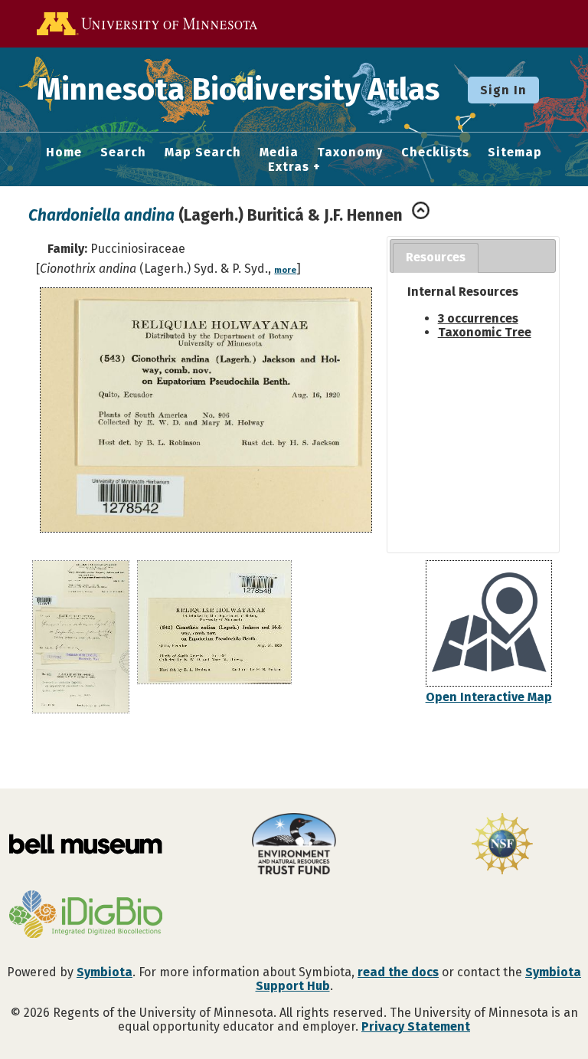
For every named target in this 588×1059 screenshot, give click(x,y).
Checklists (435, 152)
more (285, 270)
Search (123, 152)
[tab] (436, 258)
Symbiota (104, 972)
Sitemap (515, 152)
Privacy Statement (415, 1026)
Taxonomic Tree (484, 332)
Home (64, 152)
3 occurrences (478, 318)
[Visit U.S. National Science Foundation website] (502, 845)
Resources (436, 257)
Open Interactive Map (489, 697)
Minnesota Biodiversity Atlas (238, 89)
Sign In (503, 90)
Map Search (203, 152)
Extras (288, 167)
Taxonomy (350, 152)
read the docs (398, 972)
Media (279, 152)
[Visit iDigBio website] (86, 915)
